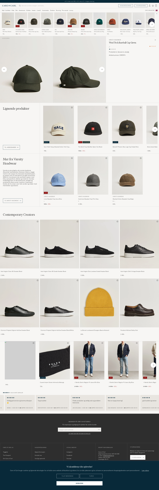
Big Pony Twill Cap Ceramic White (137, 31)
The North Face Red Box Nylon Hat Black (90, 147)
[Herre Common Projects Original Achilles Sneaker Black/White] (59, 303)
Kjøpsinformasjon (40, 452)
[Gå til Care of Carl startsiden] (9, 5)
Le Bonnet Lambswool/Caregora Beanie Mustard (95, 330)
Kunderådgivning (125, 5)
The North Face (20, 29)
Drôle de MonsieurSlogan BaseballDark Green (99, 31)
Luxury (71, 10)
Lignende (16, 108)
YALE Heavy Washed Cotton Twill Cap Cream (8, 31)
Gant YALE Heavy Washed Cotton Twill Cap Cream (56, 147)
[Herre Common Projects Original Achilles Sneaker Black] (19, 303)
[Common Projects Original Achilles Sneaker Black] (19, 328)
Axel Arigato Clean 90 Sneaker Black (11, 271)
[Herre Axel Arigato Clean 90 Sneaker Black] (19, 244)
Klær (13, 10)
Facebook (69, 455)
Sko (16, 10)
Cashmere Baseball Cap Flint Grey (88, 199)
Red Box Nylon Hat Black (21, 31)
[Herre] (20, 360)
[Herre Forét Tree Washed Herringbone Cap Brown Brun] (112, 20)
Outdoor (52, 10)
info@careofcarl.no (108, 455)
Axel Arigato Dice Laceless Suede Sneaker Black (95, 271)
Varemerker (45, 10)
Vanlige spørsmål (40, 458)
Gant (4, 29)
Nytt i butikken (6, 10)
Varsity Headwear (115, 39)
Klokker (28, 10)
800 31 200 (106, 457)
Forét (108, 29)
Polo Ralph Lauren (125, 29)
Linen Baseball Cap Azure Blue (53, 199)
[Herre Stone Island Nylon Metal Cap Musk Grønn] (47, 20)
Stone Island (45, 29)
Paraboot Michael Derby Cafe (129, 330)
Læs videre (145, 470)
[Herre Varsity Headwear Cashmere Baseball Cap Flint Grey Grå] (93, 175)
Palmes (83, 29)
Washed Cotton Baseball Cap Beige (123, 199)
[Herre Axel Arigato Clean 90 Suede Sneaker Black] (59, 244)
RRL (56, 29)
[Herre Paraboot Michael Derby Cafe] (139, 303)
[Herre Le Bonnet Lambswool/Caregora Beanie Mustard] (99, 303)
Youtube (69, 458)
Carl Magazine (150, 10)
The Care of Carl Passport (79, 1)
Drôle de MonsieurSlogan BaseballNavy (151, 31)
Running (58, 10)
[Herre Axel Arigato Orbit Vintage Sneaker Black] (139, 244)
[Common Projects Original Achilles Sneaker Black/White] (59, 328)
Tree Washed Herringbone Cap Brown (112, 31)
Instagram (69, 452)
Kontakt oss (38, 455)
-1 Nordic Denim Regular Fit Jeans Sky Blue (121, 382)
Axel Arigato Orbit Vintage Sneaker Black (132, 271)
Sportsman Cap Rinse (59, 31)
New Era (70, 29)
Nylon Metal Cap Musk (46, 31)
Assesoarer (22, 10)
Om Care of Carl (8, 458)
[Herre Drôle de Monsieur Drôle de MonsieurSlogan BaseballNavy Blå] (152, 20)
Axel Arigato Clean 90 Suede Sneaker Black (53, 271)
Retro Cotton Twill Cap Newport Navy (125, 31)
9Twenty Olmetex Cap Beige (72, 31)
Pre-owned (65, 10)
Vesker (34, 10)
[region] (79, 403)
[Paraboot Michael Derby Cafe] (139, 328)
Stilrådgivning (141, 5)
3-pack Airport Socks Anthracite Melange (52, 382)
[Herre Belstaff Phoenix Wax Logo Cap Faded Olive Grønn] (34, 20)
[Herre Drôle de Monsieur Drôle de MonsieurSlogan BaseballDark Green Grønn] (99, 20)
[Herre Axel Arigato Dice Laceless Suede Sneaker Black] (99, 244)
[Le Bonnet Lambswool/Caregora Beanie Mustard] (99, 328)
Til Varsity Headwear (12, 200)
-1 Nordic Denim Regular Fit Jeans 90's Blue (87, 382)
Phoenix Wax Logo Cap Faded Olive (33, 31)
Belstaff (31, 29)
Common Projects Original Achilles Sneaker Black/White (57, 330)
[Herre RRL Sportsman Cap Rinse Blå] (60, 20)
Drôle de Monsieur (99, 29)
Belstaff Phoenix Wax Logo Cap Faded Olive (125, 147)
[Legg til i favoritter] (71, 108)
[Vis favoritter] (153, 6)
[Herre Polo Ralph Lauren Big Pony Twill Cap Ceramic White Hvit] (138, 20)
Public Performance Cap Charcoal (86, 31)
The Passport (7, 455)
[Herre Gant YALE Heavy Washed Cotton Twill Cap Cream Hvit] (8, 20)
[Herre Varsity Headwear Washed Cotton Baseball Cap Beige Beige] (127, 175)
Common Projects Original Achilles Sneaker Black (15, 330)
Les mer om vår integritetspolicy (79, 433)
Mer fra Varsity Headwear (13, 161)
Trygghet (5, 452)
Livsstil (39, 10)
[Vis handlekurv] (156, 5)
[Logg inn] (149, 6)
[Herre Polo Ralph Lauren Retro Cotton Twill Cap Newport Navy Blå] (125, 20)
